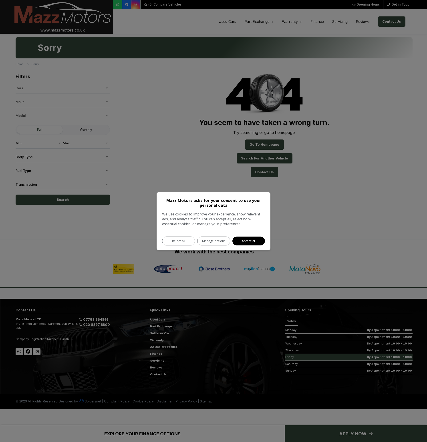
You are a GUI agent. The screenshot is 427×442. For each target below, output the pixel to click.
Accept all (249, 241)
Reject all (178, 241)
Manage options (214, 241)
